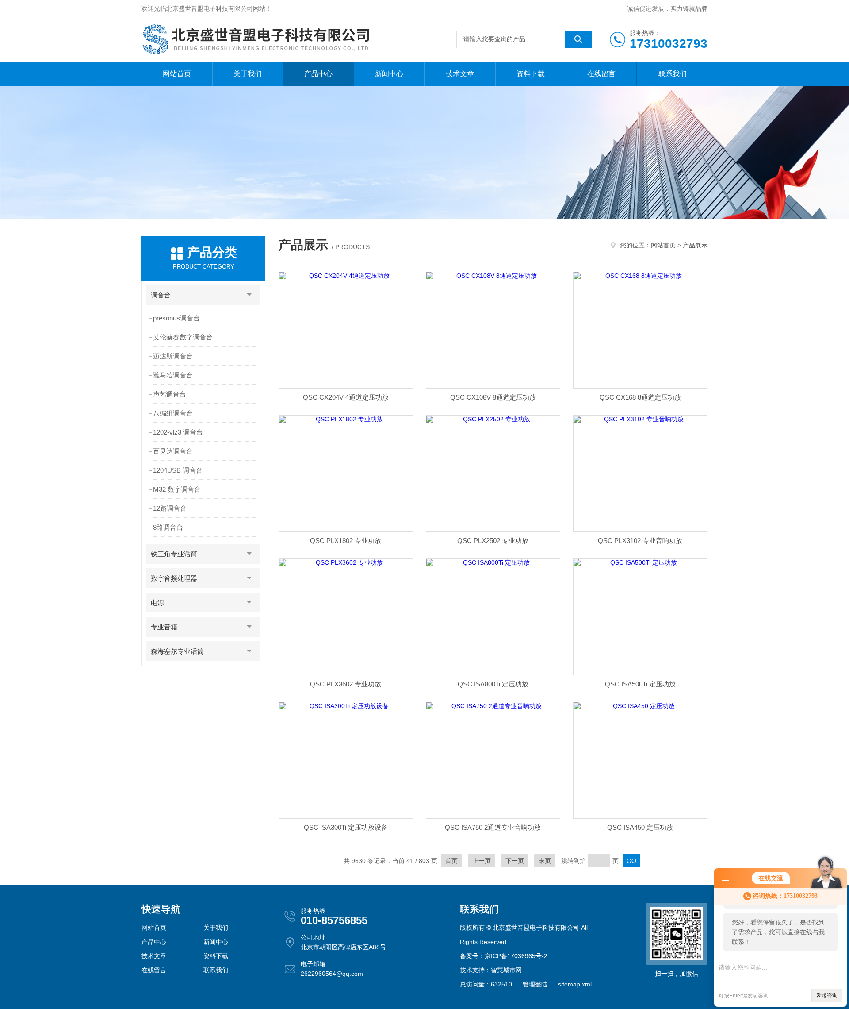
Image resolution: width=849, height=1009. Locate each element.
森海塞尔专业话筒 (177, 651)
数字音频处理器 (174, 578)
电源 (157, 602)
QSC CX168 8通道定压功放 (640, 397)
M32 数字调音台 (177, 489)
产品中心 (318, 73)
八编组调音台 (173, 413)
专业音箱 (164, 627)
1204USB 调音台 (178, 470)
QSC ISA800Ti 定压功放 (493, 684)
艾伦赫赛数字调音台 (183, 337)
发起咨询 (827, 995)
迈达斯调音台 (173, 356)
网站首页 (177, 73)
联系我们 (672, 73)
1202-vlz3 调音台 (178, 432)
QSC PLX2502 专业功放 (492, 540)
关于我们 (247, 73)
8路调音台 (168, 527)
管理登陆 (535, 984)
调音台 (161, 295)
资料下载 (530, 73)
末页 (545, 860)
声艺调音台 (169, 394)
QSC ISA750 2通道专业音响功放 (493, 827)
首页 (451, 860)
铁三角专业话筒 (174, 554)
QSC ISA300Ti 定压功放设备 (346, 827)
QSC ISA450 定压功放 (640, 827)
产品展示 (695, 245)
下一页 (514, 860)
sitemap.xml (575, 984)
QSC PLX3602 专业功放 (345, 684)
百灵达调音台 (173, 451)
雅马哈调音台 (173, 375)
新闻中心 (389, 73)
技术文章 (460, 73)
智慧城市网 (506, 970)
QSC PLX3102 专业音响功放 (640, 540)
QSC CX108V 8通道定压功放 (493, 397)
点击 (249, 295)
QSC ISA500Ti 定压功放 (640, 684)
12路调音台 (170, 508)
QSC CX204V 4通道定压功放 (346, 397)
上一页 (481, 860)
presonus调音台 (176, 318)
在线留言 (601, 73)
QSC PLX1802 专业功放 (345, 540)
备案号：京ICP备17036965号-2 (503, 955)
